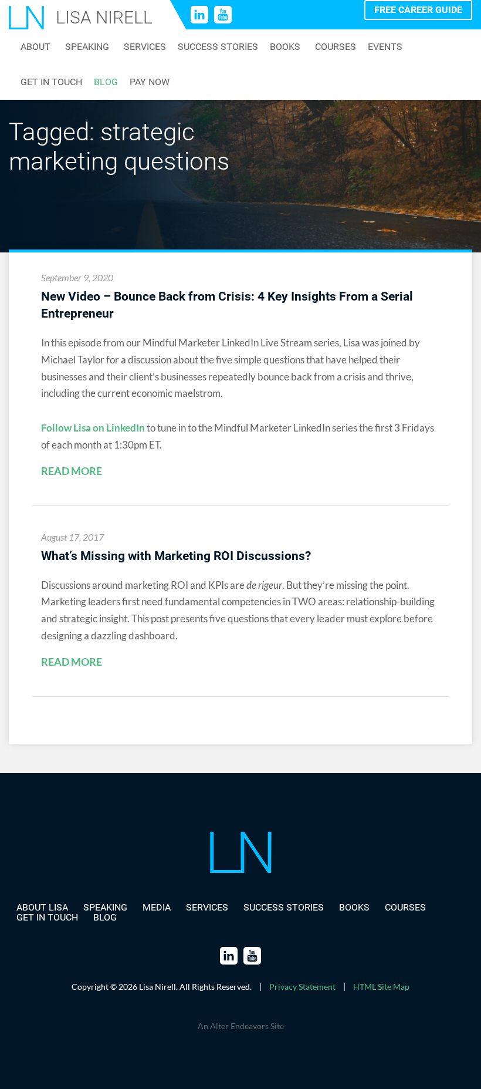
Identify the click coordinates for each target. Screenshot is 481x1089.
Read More (71, 471)
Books (285, 47)
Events (385, 47)
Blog (106, 82)
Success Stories (218, 47)
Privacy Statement (302, 987)
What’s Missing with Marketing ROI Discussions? (176, 556)
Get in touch (51, 82)
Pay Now (150, 82)
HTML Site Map (381, 987)
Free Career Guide (418, 9)
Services (145, 47)
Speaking (87, 47)
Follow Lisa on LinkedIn (93, 428)
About (35, 47)
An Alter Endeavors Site (241, 1026)
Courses (335, 47)
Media (157, 907)
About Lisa (42, 907)
